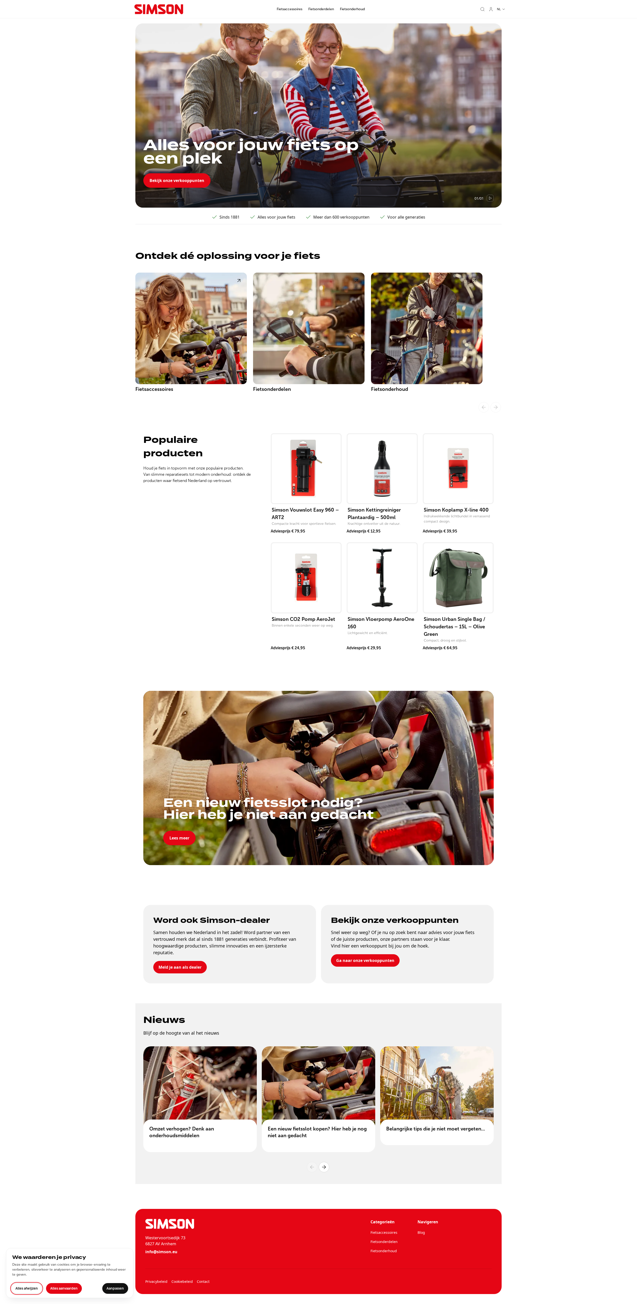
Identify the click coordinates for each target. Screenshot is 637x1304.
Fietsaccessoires (289, 9)
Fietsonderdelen (321, 9)
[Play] (490, 198)
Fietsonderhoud (352, 9)
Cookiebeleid (182, 1281)
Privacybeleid (156, 1281)
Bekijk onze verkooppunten (177, 180)
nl (499, 9)
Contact (203, 1281)
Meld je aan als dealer (180, 967)
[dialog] (69, 1273)
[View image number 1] (163, 198)
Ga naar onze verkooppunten (365, 960)
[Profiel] (491, 9)
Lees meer (179, 838)
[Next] (324, 1167)
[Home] (158, 9)
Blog (421, 1232)
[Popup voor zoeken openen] (482, 9)
